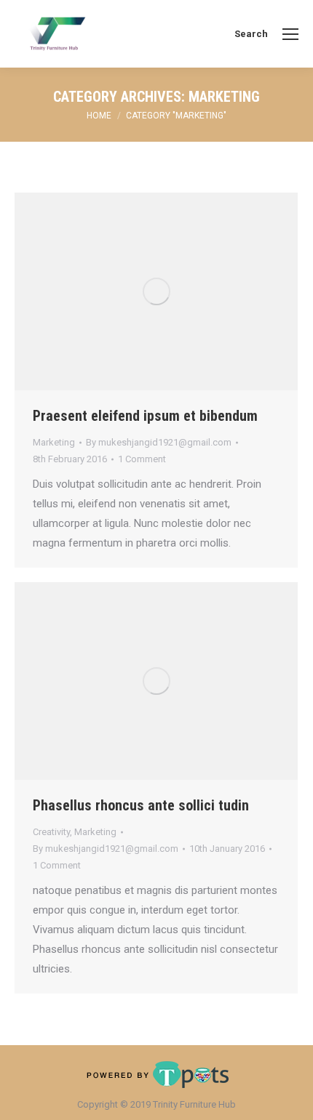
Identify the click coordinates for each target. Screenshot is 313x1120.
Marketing (54, 442)
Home (99, 115)
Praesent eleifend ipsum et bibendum (145, 415)
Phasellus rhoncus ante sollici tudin (141, 805)
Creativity (51, 831)
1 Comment (142, 459)
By (158, 442)
